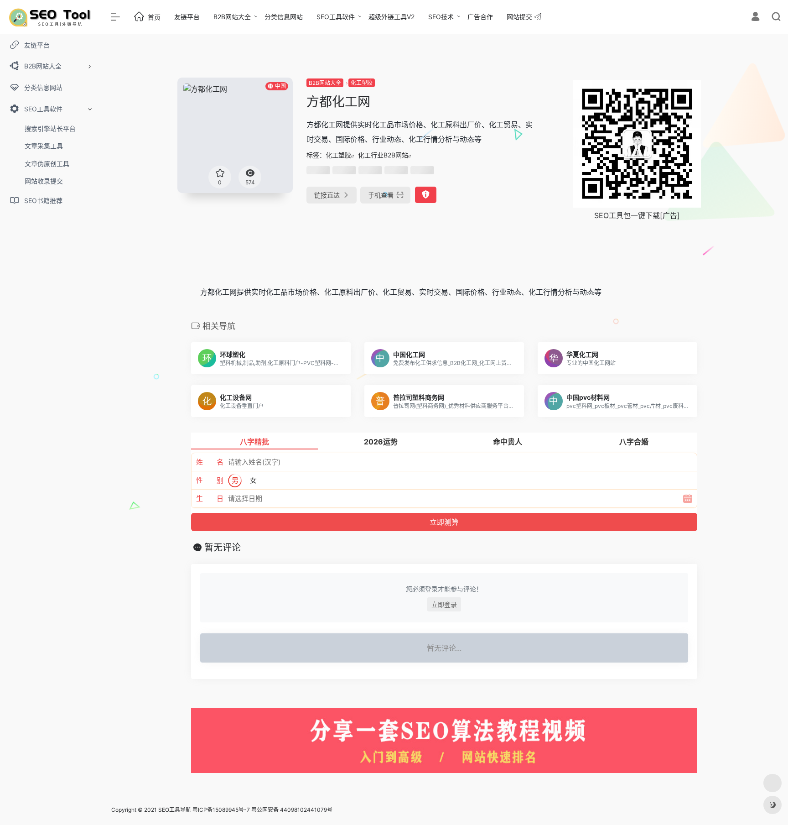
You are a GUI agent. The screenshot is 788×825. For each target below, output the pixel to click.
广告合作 (480, 17)
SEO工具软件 (335, 17)
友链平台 (187, 17)
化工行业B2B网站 (383, 155)
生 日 (209, 498)
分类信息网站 (283, 17)
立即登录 (444, 604)
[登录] (755, 17)
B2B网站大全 (232, 17)
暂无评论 (222, 547)
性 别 (209, 480)
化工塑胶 (362, 82)
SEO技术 (441, 17)
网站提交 (520, 17)
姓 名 (209, 462)
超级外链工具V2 (391, 17)
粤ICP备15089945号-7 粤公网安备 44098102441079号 (262, 809)
